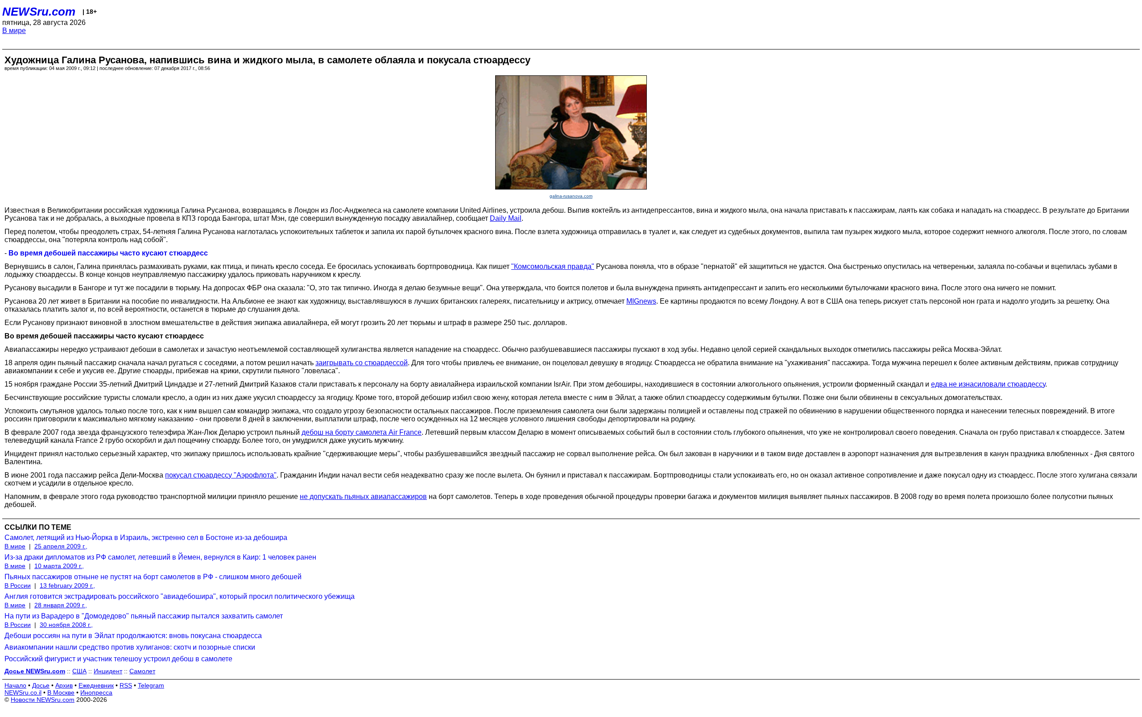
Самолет (142, 671)
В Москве (60, 692)
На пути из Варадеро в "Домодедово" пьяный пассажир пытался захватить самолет (143, 616)
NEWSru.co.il (22, 692)
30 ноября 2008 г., (66, 624)
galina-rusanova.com (571, 196)
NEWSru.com (38, 11)
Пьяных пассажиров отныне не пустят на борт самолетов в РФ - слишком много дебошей (153, 577)
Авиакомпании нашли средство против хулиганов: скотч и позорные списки (129, 647)
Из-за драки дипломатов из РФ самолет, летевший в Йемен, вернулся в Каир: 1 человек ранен (160, 557)
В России (17, 585)
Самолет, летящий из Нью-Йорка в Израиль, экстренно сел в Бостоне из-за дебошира (145, 537)
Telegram (151, 685)
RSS (126, 685)
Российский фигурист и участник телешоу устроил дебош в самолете (118, 659)
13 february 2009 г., (67, 585)
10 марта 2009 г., (59, 565)
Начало (15, 685)
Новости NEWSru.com (42, 699)
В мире (14, 30)
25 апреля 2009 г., (60, 546)
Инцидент (108, 671)
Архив (64, 685)
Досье (41, 685)
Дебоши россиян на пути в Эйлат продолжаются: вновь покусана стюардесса (133, 635)
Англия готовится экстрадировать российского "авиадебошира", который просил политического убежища (179, 596)
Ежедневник (96, 685)
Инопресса (96, 692)
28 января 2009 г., (60, 605)
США (79, 671)
